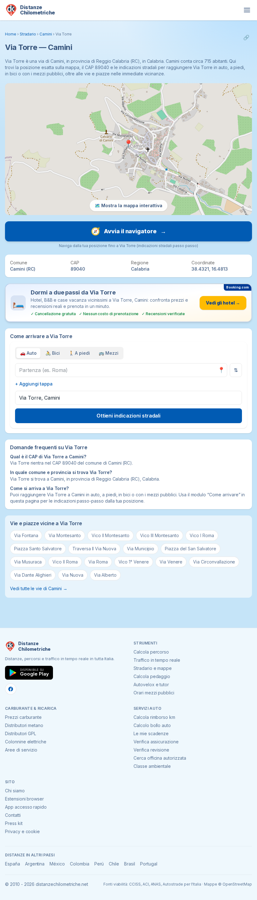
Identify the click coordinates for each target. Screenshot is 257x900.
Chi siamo (15, 790)
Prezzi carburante (23, 717)
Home (10, 34)
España (12, 863)
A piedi (79, 353)
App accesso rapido (26, 807)
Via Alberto (105, 575)
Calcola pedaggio (152, 676)
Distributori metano (24, 725)
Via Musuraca (28, 561)
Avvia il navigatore (128, 231)
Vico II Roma (64, 561)
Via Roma (98, 561)
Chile (114, 863)
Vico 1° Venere (133, 561)
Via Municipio (140, 548)
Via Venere (171, 561)
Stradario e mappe (153, 668)
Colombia (79, 863)
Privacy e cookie (22, 831)
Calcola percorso (151, 652)
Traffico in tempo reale (157, 660)
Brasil (129, 863)
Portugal (148, 863)
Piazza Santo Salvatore (38, 548)
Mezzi (108, 353)
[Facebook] (10, 689)
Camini (45, 34)
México (57, 863)
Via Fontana (26, 535)
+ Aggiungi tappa (34, 383)
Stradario (28, 34)
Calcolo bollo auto (152, 725)
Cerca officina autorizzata (160, 758)
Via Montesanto (65, 535)
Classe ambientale (152, 766)
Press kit (14, 823)
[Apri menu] (247, 10)
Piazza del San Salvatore (190, 548)
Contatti (13, 815)
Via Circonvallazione (214, 561)
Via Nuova (72, 575)
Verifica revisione (151, 749)
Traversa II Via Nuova (94, 548)
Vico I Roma (202, 535)
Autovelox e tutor (151, 684)
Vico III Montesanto (159, 535)
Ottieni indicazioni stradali (129, 415)
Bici (52, 353)
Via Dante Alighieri (32, 575)
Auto (28, 353)
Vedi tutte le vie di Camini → (38, 588)
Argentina (35, 863)
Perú (99, 863)
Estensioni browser (24, 798)
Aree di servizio (21, 749)
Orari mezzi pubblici (154, 692)
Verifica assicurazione (156, 741)
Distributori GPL (20, 733)
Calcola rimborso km (154, 717)
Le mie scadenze (151, 733)
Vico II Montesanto (110, 535)
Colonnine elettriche (25, 741)
